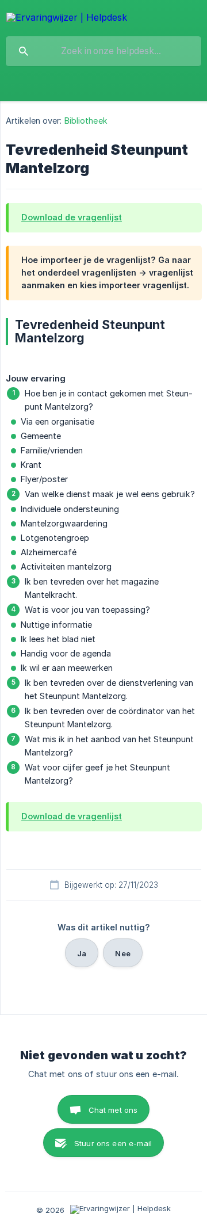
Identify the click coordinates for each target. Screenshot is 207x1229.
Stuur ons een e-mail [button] (113, 1143)
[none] (66, 18)
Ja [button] (81, 953)
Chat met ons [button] (113, 1110)
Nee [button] (122, 953)
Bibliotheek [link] (86, 120)
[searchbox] (103, 51)
